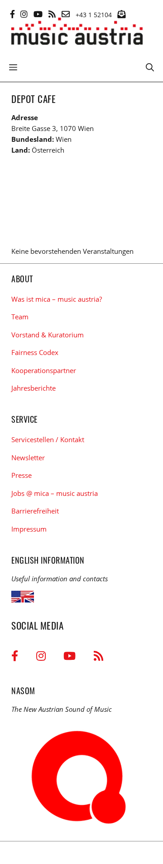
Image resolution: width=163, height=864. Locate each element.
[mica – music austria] (77, 33)
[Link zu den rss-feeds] (52, 14)
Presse (21, 475)
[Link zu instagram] (24, 14)
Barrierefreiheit (35, 510)
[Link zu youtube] (38, 14)
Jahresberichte (33, 387)
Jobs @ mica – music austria (54, 493)
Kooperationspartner (43, 370)
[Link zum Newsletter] (121, 14)
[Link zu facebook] (12, 14)
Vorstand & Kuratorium (47, 334)
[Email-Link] (66, 14)
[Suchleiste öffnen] (150, 66)
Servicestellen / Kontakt (47, 439)
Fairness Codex (34, 352)
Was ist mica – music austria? (56, 299)
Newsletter (28, 457)
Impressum (29, 528)
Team (20, 316)
